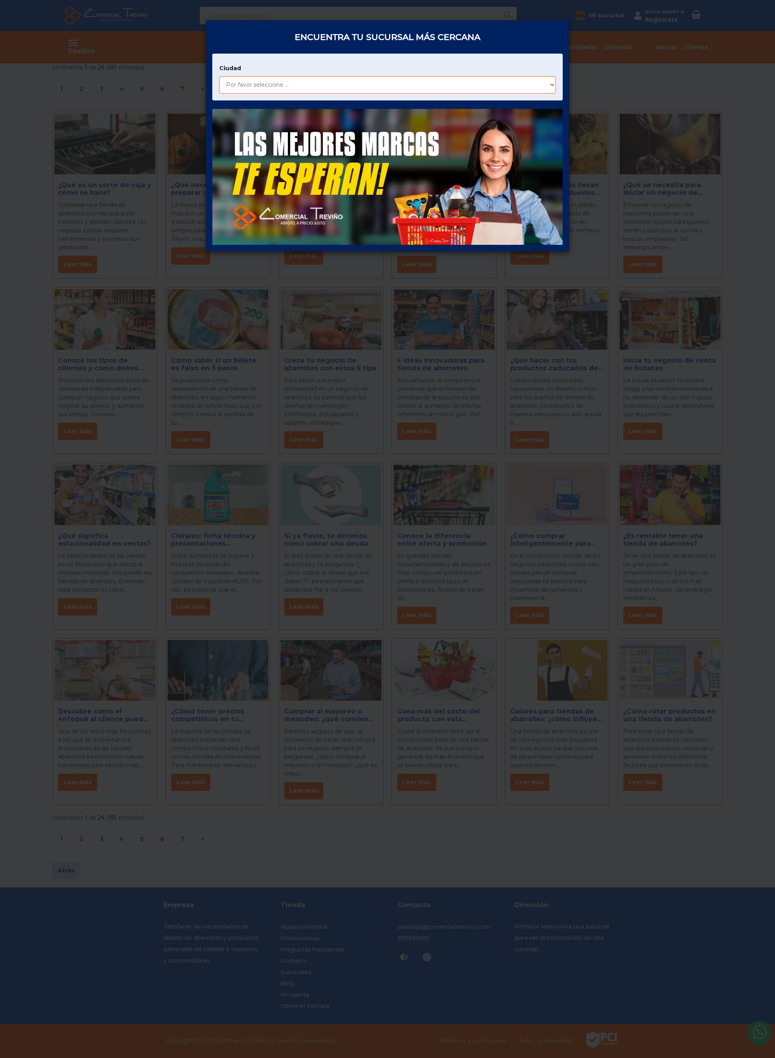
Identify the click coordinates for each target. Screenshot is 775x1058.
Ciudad (230, 68)
